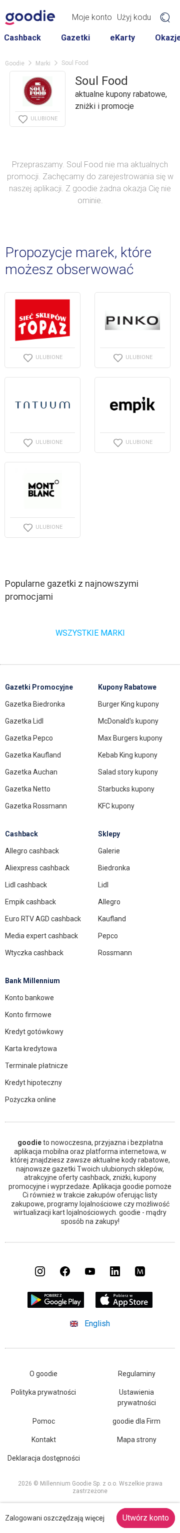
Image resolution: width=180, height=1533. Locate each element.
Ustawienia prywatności (137, 1397)
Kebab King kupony (128, 755)
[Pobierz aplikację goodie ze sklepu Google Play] (56, 1305)
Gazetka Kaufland (33, 755)
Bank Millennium (32, 981)
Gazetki (75, 37)
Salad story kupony (128, 772)
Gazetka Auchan (31, 772)
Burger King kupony (128, 704)
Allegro (109, 902)
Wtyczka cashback (34, 953)
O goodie (44, 1374)
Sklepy (109, 834)
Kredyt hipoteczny (33, 1083)
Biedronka (114, 868)
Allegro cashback (32, 851)
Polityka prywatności (43, 1392)
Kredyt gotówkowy (34, 1032)
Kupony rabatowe (127, 687)
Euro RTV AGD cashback (43, 919)
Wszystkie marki (90, 633)
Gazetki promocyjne (39, 687)
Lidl (103, 885)
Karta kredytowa (31, 1049)
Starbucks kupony (126, 789)
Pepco (108, 936)
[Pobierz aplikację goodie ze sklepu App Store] (124, 1305)
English (97, 1323)
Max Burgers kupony (130, 738)
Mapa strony (136, 1440)
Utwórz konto (145, 1518)
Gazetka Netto (27, 789)
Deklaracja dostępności (44, 1458)
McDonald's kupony (128, 721)
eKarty (122, 37)
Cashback (22, 37)
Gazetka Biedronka (35, 704)
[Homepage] (30, 17)
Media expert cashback (41, 936)
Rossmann (115, 953)
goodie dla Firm (136, 1421)
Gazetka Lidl (24, 721)
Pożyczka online (30, 1100)
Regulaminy (137, 1374)
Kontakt (44, 1440)
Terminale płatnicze (36, 1066)
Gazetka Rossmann (36, 806)
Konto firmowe (28, 1015)
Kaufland (112, 919)
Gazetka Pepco (29, 738)
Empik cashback (30, 902)
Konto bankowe (29, 998)
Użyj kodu (134, 17)
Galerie (109, 851)
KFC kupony (116, 806)
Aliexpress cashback (37, 868)
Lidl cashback (26, 885)
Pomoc (43, 1421)
